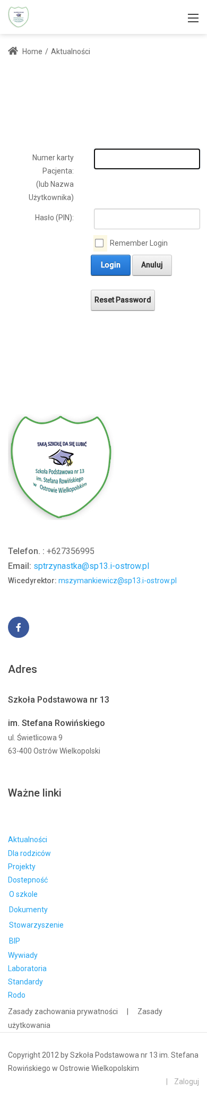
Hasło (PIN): (54, 217)
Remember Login (139, 243)
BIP (14, 941)
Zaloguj (186, 1081)
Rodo (16, 995)
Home (31, 51)
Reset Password (122, 300)
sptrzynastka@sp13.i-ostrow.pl (91, 566)
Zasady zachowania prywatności (63, 1011)
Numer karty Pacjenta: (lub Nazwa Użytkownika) (51, 177)
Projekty (22, 866)
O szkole (23, 894)
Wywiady (23, 955)
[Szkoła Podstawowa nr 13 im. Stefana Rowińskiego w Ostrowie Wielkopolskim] (18, 16)
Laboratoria (27, 968)
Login (110, 265)
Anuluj (152, 265)
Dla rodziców (29, 853)
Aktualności (27, 839)
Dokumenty (28, 909)
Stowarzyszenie (36, 925)
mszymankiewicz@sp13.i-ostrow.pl (117, 580)
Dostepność (28, 880)
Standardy (25, 982)
